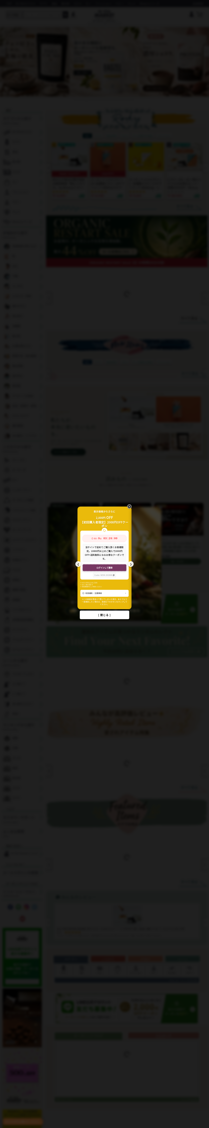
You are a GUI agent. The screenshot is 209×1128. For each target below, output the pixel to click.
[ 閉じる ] (104, 615)
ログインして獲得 (104, 567)
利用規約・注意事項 (93, 593)
